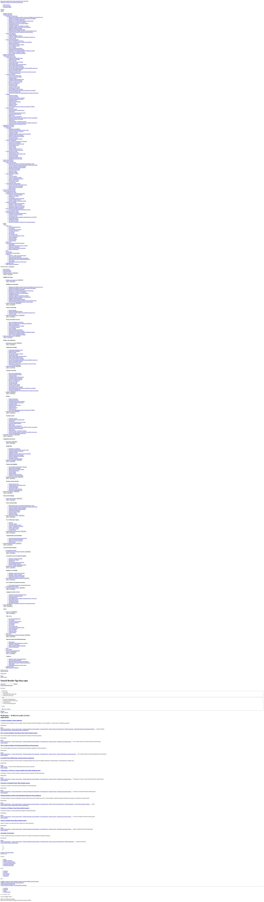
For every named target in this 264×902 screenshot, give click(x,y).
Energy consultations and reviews (16, 40)
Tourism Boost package (14, 145)
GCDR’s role (12, 197)
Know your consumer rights (15, 75)
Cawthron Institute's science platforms (11, 720)
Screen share (11, 260)
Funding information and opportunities (17, 167)
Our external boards (13, 234)
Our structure (12, 228)
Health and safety (12, 60)
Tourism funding (12, 146)
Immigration (8, 127)
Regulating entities (13, 100)
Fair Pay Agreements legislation (16, 69)
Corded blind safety (13, 85)
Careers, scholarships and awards (16, 178)
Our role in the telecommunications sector (18, 184)
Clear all (2, 711)
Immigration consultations (14, 129)
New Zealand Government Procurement (14, 208)
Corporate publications (14, 230)
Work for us (8, 242)
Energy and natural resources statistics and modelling (20, 42)
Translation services (13, 215)
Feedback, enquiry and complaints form (17, 255)
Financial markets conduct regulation (17, 98)
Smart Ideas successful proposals (64, 741)
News (7, 250)
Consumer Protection (10, 74)
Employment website (13, 63)
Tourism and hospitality (11, 140)
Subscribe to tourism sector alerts (16, 150)
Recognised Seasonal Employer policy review (19, 130)
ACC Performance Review (15, 73)
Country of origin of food (14, 86)
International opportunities (14, 168)
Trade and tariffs (12, 103)
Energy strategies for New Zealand (16, 44)
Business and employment (9, 861)
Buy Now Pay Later (13, 84)
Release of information (14, 249)
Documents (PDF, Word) (9, 694)
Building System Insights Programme (17, 29)
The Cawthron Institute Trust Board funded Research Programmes (19, 745)
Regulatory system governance (15, 204)
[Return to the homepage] (12, 2)
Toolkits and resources (13, 219)
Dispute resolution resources (15, 199)
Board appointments (13, 237)
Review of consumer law (14, 83)
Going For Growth (13, 109)
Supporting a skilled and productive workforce (19, 26)
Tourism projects (12, 147)
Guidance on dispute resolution (15, 194)
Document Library (7, 7)
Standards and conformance (15, 101)
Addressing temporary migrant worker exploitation (20, 134)
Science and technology (9, 703)
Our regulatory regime (13, 181)
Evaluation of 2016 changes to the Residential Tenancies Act (22, 37)
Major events (11, 115)
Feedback (5, 872)
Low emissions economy (14, 45)
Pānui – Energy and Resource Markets (17, 53)
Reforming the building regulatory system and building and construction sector (26, 17)
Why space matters (13, 176)
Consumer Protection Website (15, 76)
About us (11, 174)
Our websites (9, 251)
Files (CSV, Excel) (8, 695)
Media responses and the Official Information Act (19, 259)
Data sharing (11, 244)
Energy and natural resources (12, 39)
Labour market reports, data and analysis (17, 64)
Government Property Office (12, 210)
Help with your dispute (14, 196)
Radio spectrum (12, 188)
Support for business (13, 95)
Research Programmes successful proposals (66, 754)
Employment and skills (11, 57)
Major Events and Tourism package (16, 143)
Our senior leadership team (14, 227)
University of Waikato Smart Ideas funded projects (15, 808)
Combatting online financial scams (16, 79)
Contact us (8, 254)
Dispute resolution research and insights (17, 201)
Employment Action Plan (14, 59)
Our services (11, 233)
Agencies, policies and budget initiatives (17, 166)
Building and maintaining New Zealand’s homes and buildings (22, 18)
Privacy (5, 890)
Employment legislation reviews (16, 58)
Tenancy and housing (10, 33)
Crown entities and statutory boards (16, 235)
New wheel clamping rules (14, 91)
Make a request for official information (17, 248)
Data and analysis (7, 6)
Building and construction (11, 16)
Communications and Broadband (13, 183)
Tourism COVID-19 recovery (15, 148)
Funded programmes (69, 729)
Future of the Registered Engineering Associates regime (21, 32)
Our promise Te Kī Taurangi (15, 229)
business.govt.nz (12, 105)
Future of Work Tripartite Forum (16, 65)
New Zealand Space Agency (12, 173)
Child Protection (12, 240)
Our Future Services (13, 137)
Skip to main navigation (15, 1)
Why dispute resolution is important (16, 198)
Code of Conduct (12, 238)
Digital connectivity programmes (16, 186)
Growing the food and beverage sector (17, 112)
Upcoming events (10, 263)
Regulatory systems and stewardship (17, 203)
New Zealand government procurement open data (19, 209)
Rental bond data (12, 34)
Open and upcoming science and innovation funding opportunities (23, 165)
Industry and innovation (14, 179)
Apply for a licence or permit (15, 177)
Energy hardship (12, 47)
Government (6, 702)
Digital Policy (12, 111)
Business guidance (13, 78)
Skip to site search (24, 1)
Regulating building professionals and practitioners (20, 27)
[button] (132, 853)
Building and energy (7, 860)
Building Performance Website (15, 28)
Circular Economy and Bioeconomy (16, 110)
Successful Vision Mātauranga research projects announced (17, 758)
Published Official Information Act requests (18, 245)
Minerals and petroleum (14, 43)
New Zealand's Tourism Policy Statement (18, 141)
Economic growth (10, 107)
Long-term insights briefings (15, 114)
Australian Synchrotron (7, 833)
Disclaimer (5, 889)
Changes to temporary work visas (16, 131)
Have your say (6, 4)
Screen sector (12, 120)
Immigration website (13, 132)
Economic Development (9, 699)
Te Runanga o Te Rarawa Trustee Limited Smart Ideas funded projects (20, 770)
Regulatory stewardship (11, 202)
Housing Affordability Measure (15, 35)
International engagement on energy (16, 49)
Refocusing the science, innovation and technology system (21, 163)
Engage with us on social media (13, 253)
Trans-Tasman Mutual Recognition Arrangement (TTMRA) (22, 106)
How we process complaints (15, 256)
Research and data (13, 171)
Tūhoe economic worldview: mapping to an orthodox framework (23, 122)
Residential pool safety (14, 24)
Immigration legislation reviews (15, 138)
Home (2, 676)
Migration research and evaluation (16, 135)
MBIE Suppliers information (12, 264)
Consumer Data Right (13, 96)
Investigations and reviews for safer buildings (18, 23)
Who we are (8, 225)
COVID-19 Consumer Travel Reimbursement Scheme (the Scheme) (23, 93)
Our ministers (12, 232)
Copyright (5, 888)
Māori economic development (15, 116)
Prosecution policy (13, 239)
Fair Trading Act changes (14, 88)
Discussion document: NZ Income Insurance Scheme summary (22, 71)
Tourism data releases (13, 155)
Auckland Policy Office (11, 192)
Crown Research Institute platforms (82, 804)
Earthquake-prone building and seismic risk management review (23, 31)
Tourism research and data (11, 151)
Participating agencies (13, 218)
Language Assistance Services (12, 212)
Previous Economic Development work (17, 124)
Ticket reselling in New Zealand (16, 89)
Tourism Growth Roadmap (14, 142)
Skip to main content (5, 1)
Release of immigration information (16, 136)
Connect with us (12, 182)
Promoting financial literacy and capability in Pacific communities (23, 117)
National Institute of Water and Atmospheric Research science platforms (21, 795)
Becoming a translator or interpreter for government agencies (22, 222)
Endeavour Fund (52, 741)
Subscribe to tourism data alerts (15, 158)
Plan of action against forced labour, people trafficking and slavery (23, 68)
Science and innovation (11, 162)
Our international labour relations (16, 62)
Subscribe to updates (13, 172)
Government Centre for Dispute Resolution (15, 193)
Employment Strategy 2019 (15, 70)
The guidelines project (13, 220)
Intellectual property (13, 104)
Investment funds (44, 729)
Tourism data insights (13, 156)
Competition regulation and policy (16, 99)
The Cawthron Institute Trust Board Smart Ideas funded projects (19, 733)
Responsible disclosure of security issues (17, 261)
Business (8, 94)
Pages (5, 692)
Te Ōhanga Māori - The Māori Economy (17, 121)
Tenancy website (12, 38)
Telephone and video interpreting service (17, 213)
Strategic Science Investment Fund (56, 729)
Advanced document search (7, 685)
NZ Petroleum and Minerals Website (17, 52)
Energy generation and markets (15, 48)
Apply (2, 712)
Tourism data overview (14, 152)
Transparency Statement (14, 246)
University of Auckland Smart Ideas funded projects (15, 783)
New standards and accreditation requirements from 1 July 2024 (22, 217)
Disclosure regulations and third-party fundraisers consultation (22, 90)
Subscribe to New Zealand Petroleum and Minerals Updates (22, 50)
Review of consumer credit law (15, 81)
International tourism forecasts (15, 157)
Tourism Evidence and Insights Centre (17, 153)
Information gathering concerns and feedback (18, 258)
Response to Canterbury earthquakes (17, 19)
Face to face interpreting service (16, 214)
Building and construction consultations (17, 22)
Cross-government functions (9, 863)
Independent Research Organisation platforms (84, 729)
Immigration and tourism (8, 864)
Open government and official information (15, 243)
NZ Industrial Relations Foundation (16, 67)
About (2, 766)
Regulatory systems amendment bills (17, 206)
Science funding (6, 709)
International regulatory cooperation (16, 207)
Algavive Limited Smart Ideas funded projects (13, 820)
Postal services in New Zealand (15, 187)
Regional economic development (16, 119)
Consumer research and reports (15, 80)
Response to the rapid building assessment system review (21, 21)
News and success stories (14, 170)
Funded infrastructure (69, 841)
